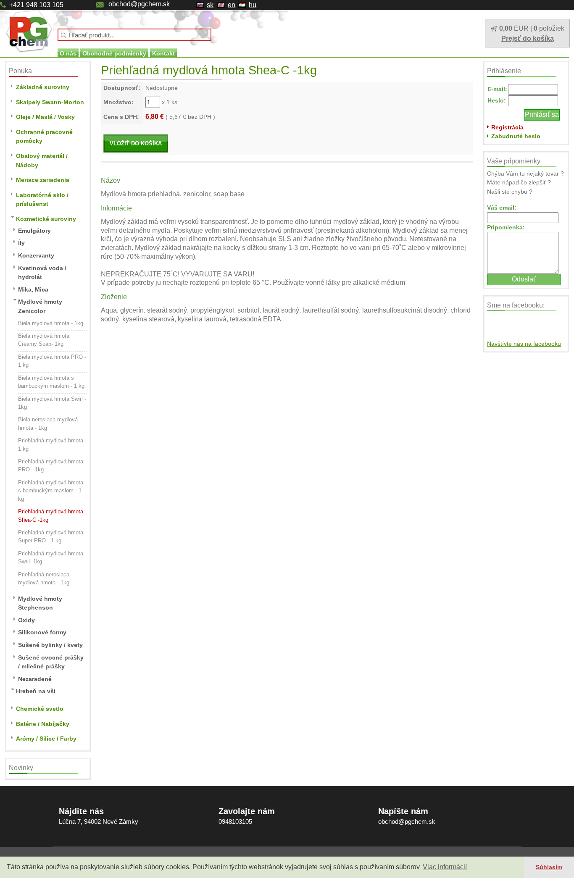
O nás (68, 53)
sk (210, 4)
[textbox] (134, 35)
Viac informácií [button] (445, 866)
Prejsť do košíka (527, 38)
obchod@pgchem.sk (139, 4)
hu (252, 4)
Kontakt (163, 53)
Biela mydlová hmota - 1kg (50, 323)
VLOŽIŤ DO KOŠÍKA (136, 143)
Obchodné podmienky (114, 53)
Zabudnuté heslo (515, 136)
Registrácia (507, 127)
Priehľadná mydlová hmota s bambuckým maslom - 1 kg (50, 490)
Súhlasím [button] (549, 867)
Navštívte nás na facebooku (524, 343)
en (231, 4)
